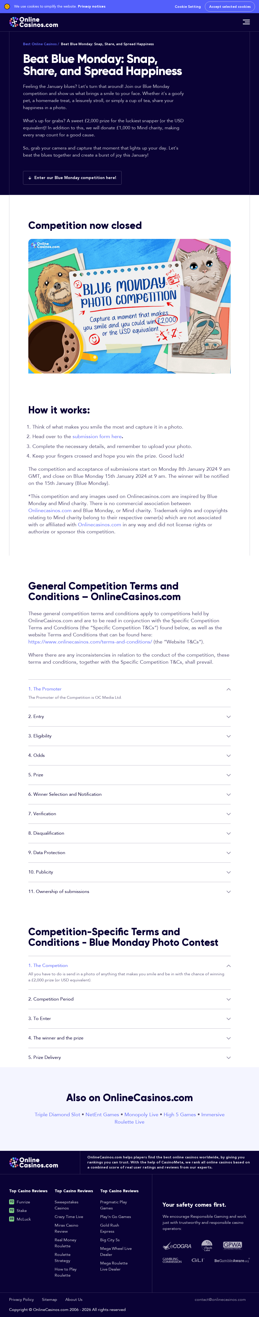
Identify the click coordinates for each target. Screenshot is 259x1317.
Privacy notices (91, 6)
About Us (73, 1300)
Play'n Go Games (115, 1217)
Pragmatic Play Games (113, 1205)
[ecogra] (177, 1245)
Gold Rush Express (109, 1228)
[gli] (198, 1260)
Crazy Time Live (69, 1217)
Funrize (23, 1202)
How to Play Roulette (66, 1272)
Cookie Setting (188, 7)
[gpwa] (233, 1245)
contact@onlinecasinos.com (220, 1300)
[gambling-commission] (172, 1260)
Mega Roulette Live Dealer (114, 1266)
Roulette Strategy (63, 1258)
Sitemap (49, 1300)
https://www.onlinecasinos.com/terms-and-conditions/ (90, 642)
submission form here (97, 436)
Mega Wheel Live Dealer (116, 1252)
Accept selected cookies (230, 7)
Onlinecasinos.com (50, 510)
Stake (22, 1211)
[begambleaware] (232, 1260)
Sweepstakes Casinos (66, 1205)
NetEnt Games (102, 1114)
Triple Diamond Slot (57, 1114)
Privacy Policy (21, 1300)
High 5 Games (180, 1114)
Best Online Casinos (41, 44)
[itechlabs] (206, 1245)
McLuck (24, 1219)
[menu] (246, 21)
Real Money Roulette (65, 1243)
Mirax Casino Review (66, 1228)
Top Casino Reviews (28, 1191)
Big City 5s (110, 1240)
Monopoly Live (141, 1114)
